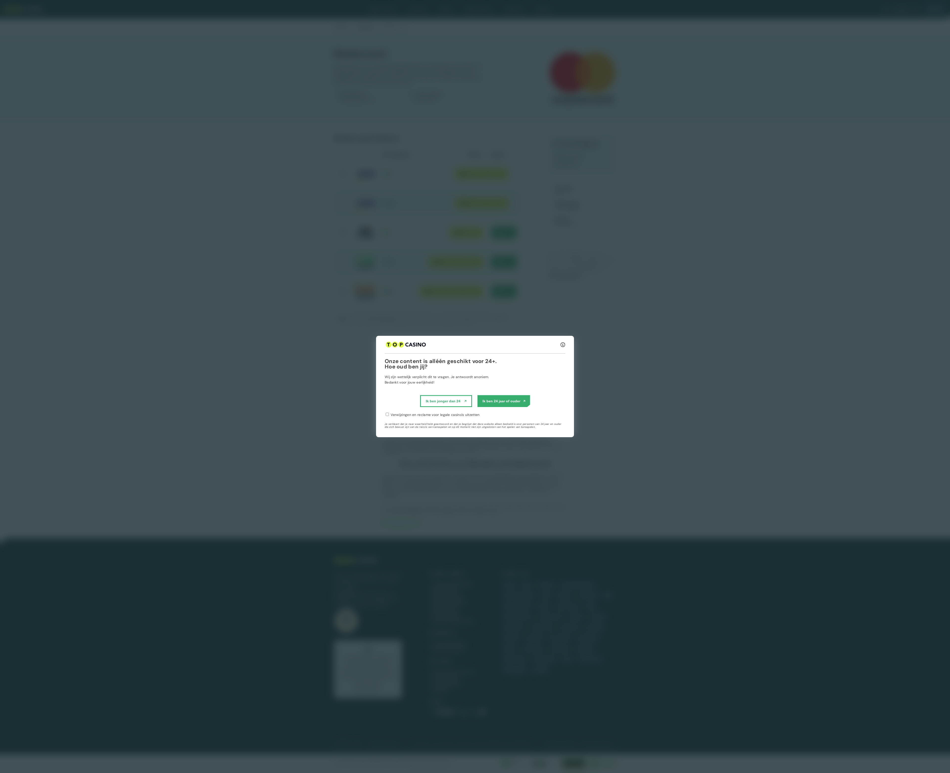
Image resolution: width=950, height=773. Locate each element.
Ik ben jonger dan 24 (443, 401)
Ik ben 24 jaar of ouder (501, 401)
